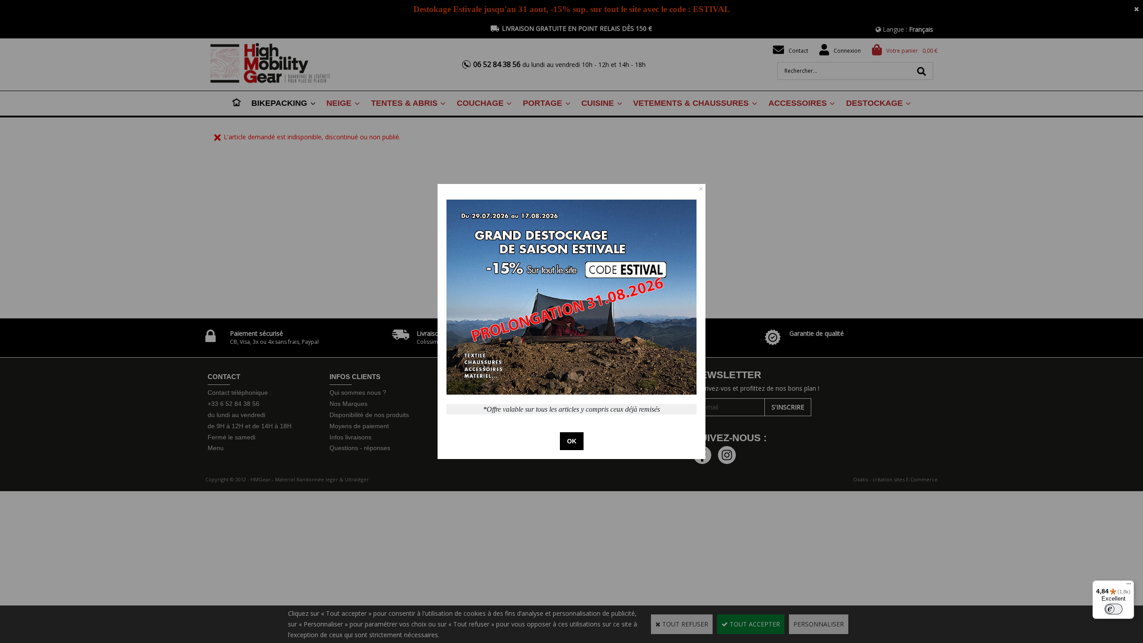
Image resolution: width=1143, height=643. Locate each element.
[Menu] (1128, 585)
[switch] (1113, 609)
